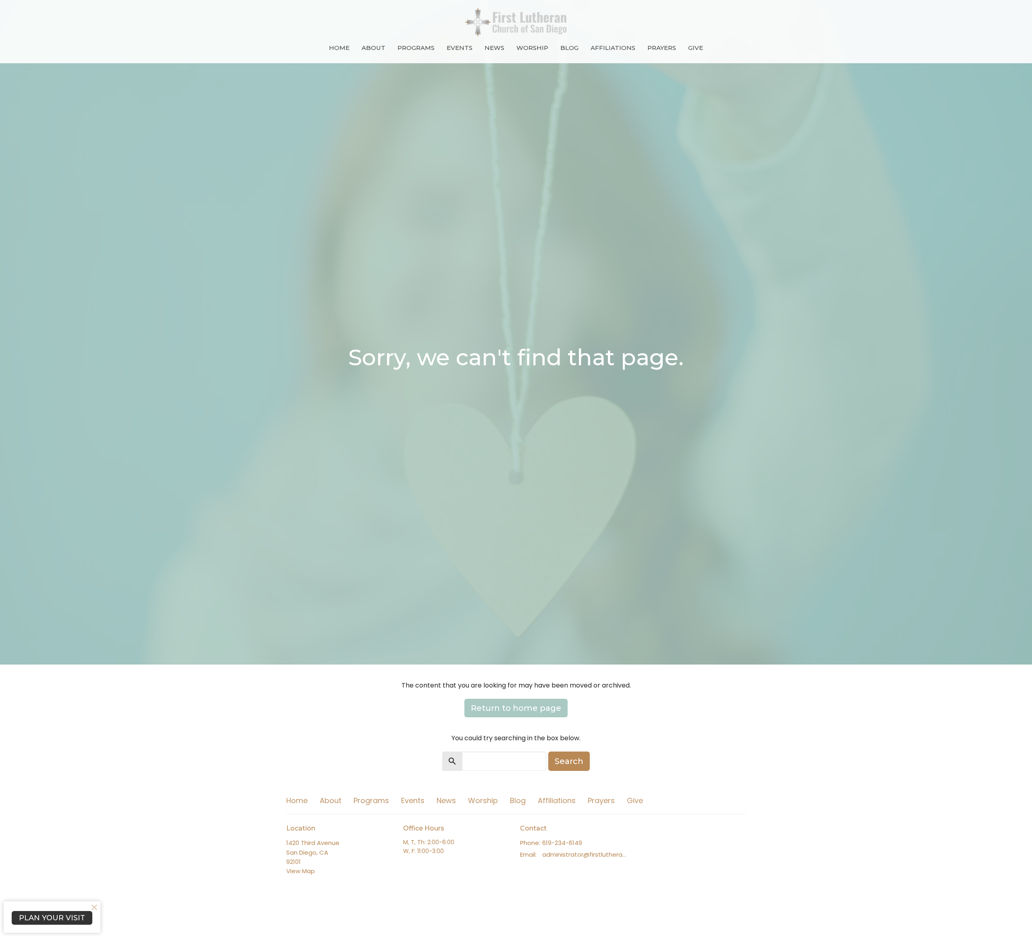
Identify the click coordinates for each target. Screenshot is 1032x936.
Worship (532, 48)
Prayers (661, 48)
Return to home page (516, 708)
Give (695, 48)
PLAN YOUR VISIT (52, 917)
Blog (569, 48)
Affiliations (613, 48)
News (494, 48)
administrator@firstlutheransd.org (585, 854)
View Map (300, 871)
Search (569, 761)
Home (339, 48)
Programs (416, 48)
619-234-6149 (562, 843)
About (373, 48)
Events (459, 48)
